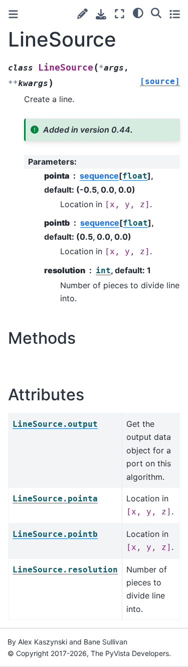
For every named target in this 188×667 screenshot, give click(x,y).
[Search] (156, 12)
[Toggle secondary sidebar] (174, 14)
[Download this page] (101, 14)
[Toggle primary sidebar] (13, 14)
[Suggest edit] (82, 14)
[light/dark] (138, 12)
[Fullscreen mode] (119, 14)
